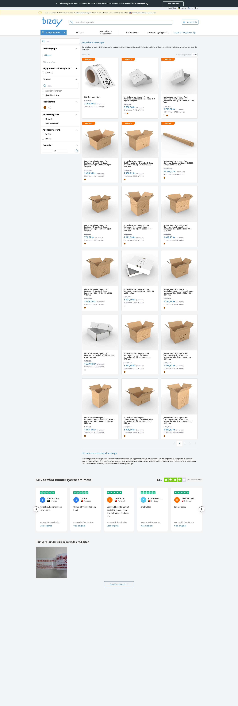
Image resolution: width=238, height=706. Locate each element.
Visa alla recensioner (118, 584)
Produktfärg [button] (49, 101)
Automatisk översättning (50, 522)
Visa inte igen (173, 4)
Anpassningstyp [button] (51, 114)
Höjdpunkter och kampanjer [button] (57, 68)
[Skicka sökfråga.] (43, 41)
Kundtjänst (172, 8)
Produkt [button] (47, 79)
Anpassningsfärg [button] (51, 129)
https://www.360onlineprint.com (144, 13)
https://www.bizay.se (83, 13)
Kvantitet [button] (47, 145)
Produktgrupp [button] (50, 48)
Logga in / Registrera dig (184, 32)
